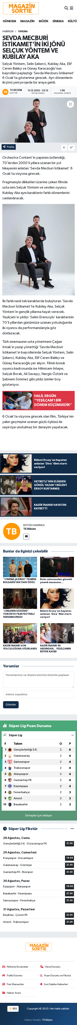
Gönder (11, 704)
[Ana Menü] (71, 8)
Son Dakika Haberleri (56, 984)
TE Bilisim (29, 528)
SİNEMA (58, 21)
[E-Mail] (26, 537)
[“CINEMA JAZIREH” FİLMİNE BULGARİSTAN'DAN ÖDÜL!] (20, 566)
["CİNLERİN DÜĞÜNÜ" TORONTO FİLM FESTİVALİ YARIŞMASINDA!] (20, 598)
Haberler (8, 31)
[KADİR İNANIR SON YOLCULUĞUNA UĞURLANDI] (20, 633)
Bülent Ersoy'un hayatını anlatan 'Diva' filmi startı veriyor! (55, 614)
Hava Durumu (52, 966)
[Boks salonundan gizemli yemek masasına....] (57, 566)
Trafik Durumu (14, 975)
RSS (14, 1008)
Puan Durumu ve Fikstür (57, 975)
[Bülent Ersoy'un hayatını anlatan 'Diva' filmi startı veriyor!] (57, 598)
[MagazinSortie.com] (21, 8)
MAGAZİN (27, 21)
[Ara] (66, 8)
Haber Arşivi (14, 993)
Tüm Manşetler (15, 984)
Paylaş (10, 146)
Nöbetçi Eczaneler (17, 966)
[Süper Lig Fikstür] (72, 828)
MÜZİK (43, 21)
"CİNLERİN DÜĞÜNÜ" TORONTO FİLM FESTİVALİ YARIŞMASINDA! (19, 614)
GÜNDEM (9, 21)
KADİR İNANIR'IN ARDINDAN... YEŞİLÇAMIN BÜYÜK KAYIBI (55, 648)
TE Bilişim (47, 1020)
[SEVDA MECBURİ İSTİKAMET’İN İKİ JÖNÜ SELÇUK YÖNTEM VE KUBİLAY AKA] (38, 120)
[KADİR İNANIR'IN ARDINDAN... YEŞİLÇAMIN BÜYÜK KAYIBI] (57, 633)
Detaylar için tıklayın (38, 815)
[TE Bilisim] (11, 531)
